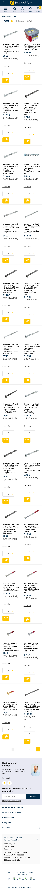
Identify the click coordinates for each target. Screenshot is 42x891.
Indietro (3, 2)
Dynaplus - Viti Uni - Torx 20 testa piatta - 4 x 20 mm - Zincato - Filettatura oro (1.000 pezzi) (32, 349)
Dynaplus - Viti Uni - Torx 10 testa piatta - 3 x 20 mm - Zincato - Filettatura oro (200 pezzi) (32, 467)
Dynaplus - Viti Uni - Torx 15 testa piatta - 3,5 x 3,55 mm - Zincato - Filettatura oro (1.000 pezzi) (32, 408)
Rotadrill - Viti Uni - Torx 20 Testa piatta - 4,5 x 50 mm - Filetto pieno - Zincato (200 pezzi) (10, 587)
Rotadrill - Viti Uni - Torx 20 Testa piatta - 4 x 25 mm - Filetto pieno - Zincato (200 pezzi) (10, 646)
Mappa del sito (21, 874)
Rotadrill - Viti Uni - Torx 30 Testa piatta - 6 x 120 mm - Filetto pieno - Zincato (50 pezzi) (31, 527)
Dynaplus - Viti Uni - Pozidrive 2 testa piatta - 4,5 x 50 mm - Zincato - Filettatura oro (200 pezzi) (10, 228)
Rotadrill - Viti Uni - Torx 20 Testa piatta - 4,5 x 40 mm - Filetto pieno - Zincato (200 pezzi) (31, 588)
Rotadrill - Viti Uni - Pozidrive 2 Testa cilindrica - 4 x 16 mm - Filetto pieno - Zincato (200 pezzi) (31, 647)
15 (33, 749)
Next (38, 749)
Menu (5, 11)
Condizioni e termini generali (17, 872)
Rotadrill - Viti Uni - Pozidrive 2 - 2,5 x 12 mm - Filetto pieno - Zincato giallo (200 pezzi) (10, 705)
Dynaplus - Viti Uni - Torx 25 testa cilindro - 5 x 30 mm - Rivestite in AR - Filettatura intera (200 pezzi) (10, 288)
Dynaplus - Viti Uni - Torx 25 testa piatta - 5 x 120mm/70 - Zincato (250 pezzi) (32, 47)
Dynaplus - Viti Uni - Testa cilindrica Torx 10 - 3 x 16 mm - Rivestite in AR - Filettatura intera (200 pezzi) (10, 528)
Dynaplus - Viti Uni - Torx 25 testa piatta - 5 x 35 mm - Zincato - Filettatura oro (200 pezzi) (10, 48)
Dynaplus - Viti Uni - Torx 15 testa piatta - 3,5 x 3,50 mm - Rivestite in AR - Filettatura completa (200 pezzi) (10, 468)
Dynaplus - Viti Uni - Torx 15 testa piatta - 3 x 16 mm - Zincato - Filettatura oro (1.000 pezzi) (10, 169)
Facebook (4, 783)
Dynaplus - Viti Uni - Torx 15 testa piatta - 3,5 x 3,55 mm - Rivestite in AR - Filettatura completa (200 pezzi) (32, 109)
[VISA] (10, 879)
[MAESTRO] (32, 879)
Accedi (22, 11)
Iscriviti (33, 797)
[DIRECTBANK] (21, 879)
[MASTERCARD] (15, 879)
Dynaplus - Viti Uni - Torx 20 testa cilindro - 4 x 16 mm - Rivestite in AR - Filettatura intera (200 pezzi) (10, 408)
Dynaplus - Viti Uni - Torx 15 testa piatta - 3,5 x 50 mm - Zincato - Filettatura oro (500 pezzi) (10, 108)
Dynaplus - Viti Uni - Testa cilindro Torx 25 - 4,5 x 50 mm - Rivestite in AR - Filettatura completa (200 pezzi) (32, 289)
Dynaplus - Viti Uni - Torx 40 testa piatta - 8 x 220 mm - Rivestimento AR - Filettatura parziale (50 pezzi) (32, 706)
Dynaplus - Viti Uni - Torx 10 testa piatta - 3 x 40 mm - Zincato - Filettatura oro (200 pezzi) (32, 169)
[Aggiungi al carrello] (5, 80)
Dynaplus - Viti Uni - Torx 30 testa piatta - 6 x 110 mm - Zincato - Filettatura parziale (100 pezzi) (32, 228)
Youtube (9, 783)
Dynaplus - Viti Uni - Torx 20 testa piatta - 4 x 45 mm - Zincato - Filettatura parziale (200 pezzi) (10, 349)
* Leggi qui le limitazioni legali (11, 801)
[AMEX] (27, 879)
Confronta (6, 66)
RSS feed (32, 872)
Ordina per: (20, 21)
